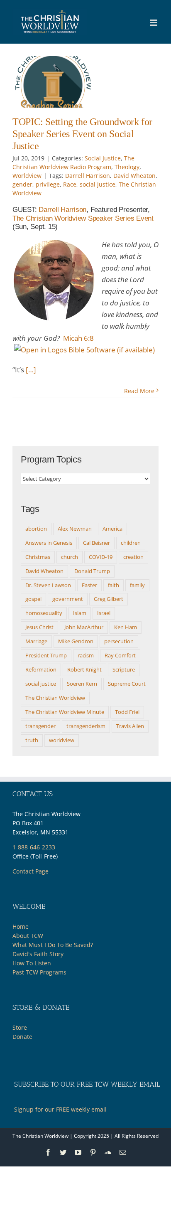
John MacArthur (83, 627)
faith (113, 585)
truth (31, 740)
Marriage (36, 641)
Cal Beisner (96, 542)
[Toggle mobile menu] (154, 22)
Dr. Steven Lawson (48, 585)
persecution (119, 641)
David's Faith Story (38, 954)
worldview (61, 740)
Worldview (27, 176)
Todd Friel (127, 712)
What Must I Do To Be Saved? (52, 945)
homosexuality (43, 613)
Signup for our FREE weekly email (60, 1109)
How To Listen (31, 963)
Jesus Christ (39, 627)
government (67, 599)
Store (19, 1027)
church (69, 557)
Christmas (37, 557)
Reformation (40, 669)
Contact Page (30, 871)
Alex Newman (75, 528)
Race (69, 184)
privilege (48, 184)
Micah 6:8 (78, 338)
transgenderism (85, 726)
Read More (139, 391)
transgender (40, 726)
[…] (31, 369)
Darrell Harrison (87, 176)
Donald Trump (92, 571)
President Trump (46, 655)
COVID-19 (100, 557)
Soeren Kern (82, 683)
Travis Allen (130, 726)
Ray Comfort (120, 655)
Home (20, 926)
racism (86, 655)
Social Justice (103, 158)
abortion (36, 528)
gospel (33, 599)
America (112, 528)
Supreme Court (127, 683)
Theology (127, 167)
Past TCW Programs (39, 972)
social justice (97, 184)
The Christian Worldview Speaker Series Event (83, 218)
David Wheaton (134, 176)
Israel (103, 613)
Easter (89, 585)
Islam (79, 613)
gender (22, 184)
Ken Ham (125, 627)
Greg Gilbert (108, 599)
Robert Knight (84, 669)
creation (133, 557)
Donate (22, 1037)
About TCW (27, 936)
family (137, 585)
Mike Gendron (75, 641)
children (131, 542)
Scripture (123, 669)
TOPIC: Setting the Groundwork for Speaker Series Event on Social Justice (82, 133)
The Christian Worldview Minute (64, 712)
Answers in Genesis (48, 542)
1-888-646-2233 (33, 847)
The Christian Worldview (55, 697)
